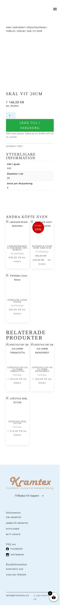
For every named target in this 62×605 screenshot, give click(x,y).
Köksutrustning (36, 27)
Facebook (17, 548)
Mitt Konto (13, 534)
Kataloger (12, 528)
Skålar (21, 31)
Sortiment (19, 27)
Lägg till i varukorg (29, 125)
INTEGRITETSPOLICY (17, 595)
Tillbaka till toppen (27, 495)
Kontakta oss (14, 569)
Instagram (17, 554)
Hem (8, 27)
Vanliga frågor (16, 574)
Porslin (10, 31)
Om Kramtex (14, 517)
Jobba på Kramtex (17, 523)
